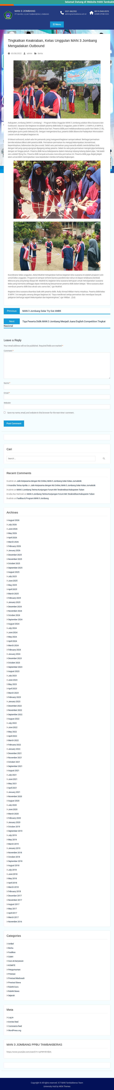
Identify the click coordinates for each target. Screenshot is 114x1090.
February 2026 (14, 546)
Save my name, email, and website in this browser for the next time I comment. (40, 413)
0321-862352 (71, 11)
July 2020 (12, 805)
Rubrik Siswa (13, 991)
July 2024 (12, 628)
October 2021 (14, 762)
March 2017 (13, 917)
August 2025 (13, 572)
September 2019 (15, 831)
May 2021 (12, 783)
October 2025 (14, 563)
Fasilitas (11, 952)
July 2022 (12, 723)
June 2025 (12, 581)
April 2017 (12, 913)
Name (7, 383)
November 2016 (15, 921)
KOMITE (11, 965)
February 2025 (14, 598)
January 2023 (14, 701)
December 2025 (15, 555)
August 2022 (13, 719)
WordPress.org (14, 1030)
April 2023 (12, 688)
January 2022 (14, 749)
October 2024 (14, 615)
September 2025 (15, 568)
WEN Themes (64, 1086)
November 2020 (15, 796)
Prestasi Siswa (14, 982)
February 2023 (14, 697)
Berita (40, 53)
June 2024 (12, 632)
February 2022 (14, 745)
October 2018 (14, 857)
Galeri (10, 957)
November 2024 (15, 611)
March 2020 (13, 814)
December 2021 (15, 753)
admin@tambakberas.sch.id (75, 14)
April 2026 (12, 537)
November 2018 (15, 852)
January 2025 (14, 602)
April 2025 (12, 589)
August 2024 (13, 624)
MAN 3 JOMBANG (25, 11)
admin (29, 53)
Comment (8, 351)
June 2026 (12, 529)
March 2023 (13, 693)
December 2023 (15, 658)
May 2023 (12, 684)
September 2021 (15, 766)
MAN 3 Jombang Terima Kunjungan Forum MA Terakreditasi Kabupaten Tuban (50, 490)
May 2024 (12, 637)
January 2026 (14, 550)
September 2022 (15, 714)
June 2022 (12, 727)
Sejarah (11, 995)
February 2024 (14, 650)
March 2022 (13, 740)
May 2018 (12, 878)
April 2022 (12, 736)
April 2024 (12, 641)
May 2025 (12, 585)
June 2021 (12, 779)
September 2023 (15, 667)
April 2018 (12, 883)
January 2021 (14, 792)
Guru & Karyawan (15, 961)
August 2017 (13, 904)
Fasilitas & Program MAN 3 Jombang (33, 498)
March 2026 (13, 542)
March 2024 (13, 645)
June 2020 (12, 809)
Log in (10, 1017)
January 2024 (14, 654)
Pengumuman (14, 969)
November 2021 (15, 757)
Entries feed (13, 1022)
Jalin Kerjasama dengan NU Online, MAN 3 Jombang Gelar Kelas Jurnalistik (49, 481)
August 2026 (13, 520)
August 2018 (13, 865)
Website (7, 403)
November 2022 (15, 710)
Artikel (11, 944)
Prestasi (11, 974)
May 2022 (12, 732)
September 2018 (15, 861)
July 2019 (12, 835)
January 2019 (14, 848)
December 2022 (15, 706)
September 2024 (15, 619)
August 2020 (13, 801)
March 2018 (13, 887)
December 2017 (15, 896)
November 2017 (15, 900)
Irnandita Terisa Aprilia (18, 485)
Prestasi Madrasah (16, 978)
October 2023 (14, 663)
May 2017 (12, 909)
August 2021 (13, 770)
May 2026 (12, 533)
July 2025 (12, 576)
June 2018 (12, 874)
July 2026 (12, 524)
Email (7, 393)
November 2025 (15, 559)
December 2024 (15, 606)
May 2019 (12, 839)
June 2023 (12, 680)
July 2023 (12, 676)
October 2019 (14, 827)
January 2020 (14, 822)
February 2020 (14, 818)
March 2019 (13, 844)
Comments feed (15, 1026)
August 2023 (13, 671)
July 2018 (12, 870)
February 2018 (14, 891)
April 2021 (12, 788)
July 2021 (12, 775)
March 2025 (13, 594)
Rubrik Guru (13, 987)
